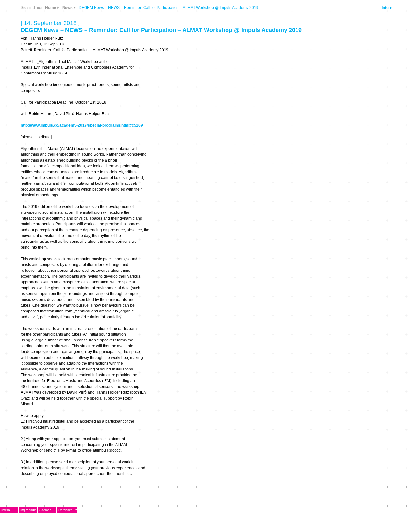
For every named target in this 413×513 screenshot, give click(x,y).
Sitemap (45, 510)
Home (50, 7)
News (67, 7)
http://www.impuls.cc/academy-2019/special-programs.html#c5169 (82, 125)
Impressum (28, 510)
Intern (387, 7)
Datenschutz (67, 510)
